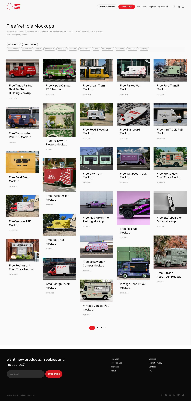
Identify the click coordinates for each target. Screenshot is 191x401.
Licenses (152, 359)
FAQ (150, 371)
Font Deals (115, 359)
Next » (103, 328)
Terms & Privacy (155, 363)
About (113, 371)
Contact (152, 367)
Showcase (115, 367)
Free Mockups (116, 363)
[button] (183, 7)
